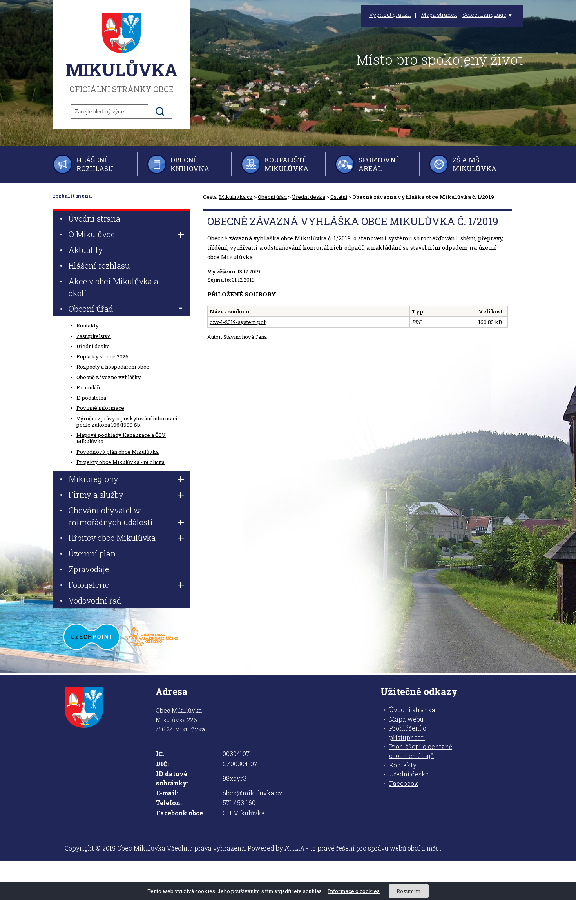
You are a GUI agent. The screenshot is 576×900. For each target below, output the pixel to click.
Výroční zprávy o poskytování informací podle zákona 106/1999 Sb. (126, 421)
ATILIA (294, 848)
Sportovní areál (378, 164)
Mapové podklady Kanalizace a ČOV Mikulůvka (121, 438)
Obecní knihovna (189, 164)
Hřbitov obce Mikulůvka (112, 538)
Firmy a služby (96, 494)
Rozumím (409, 891)
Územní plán (92, 553)
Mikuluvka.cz (236, 196)
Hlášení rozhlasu (94, 164)
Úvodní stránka (412, 710)
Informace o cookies (354, 891)
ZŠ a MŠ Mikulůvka (474, 164)
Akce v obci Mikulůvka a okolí (113, 287)
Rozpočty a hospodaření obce (112, 366)
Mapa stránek (439, 14)
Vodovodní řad (95, 600)
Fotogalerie (89, 585)
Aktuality (86, 250)
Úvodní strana (94, 218)
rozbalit (64, 195)
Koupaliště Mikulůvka (286, 164)
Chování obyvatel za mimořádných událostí (111, 516)
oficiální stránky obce (122, 76)
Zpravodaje (89, 569)
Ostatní (338, 196)
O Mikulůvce (92, 234)
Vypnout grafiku (390, 14)
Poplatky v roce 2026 (102, 356)
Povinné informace (100, 407)
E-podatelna (91, 397)
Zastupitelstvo (93, 336)
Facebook (403, 783)
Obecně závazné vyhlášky (108, 377)
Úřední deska (308, 196)
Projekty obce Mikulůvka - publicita (120, 461)
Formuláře (89, 387)
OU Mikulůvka (244, 813)
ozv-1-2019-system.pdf (238, 321)
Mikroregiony (93, 479)
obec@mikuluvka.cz (253, 793)
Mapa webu (406, 719)
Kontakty (87, 325)
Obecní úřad (272, 196)
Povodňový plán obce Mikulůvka (117, 451)
